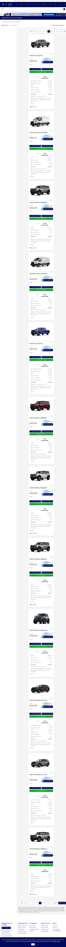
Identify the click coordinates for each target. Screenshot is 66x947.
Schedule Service (45, 929)
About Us (55, 927)
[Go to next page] (62, 31)
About (55, 923)
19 (59, 31)
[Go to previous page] (33, 31)
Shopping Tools (23, 923)
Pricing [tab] (44, 76)
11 (38, 31)
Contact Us (7, 927)
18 (56, 31)
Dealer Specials (21, 929)
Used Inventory (32, 927)
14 (46, 31)
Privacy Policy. (57, 941)
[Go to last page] (64, 31)
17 (54, 31)
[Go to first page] (30, 31)
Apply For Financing (22, 925)
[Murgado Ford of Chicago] (7, 4)
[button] (51, 53)
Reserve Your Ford (22, 927)
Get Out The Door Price (48, 69)
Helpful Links (45, 923)
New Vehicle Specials (22, 931)
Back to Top (62, 903)
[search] (64, 4)
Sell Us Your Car (44, 927)
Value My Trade (44, 925)
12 (40, 31)
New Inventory (32, 925)
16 (51, 31)
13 (43, 31)
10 (35, 31)
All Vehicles (33, 923)
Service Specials (44, 931)
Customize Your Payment (41, 71)
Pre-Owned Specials (22, 933)
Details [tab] (37, 76)
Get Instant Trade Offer (36, 69)
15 (48, 31)
